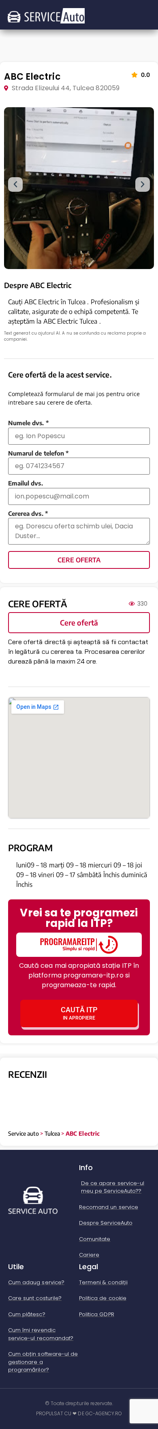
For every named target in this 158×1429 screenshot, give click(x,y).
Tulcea (52, 1133)
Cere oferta (79, 560)
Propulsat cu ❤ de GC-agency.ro (79, 1413)
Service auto (23, 1133)
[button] (15, 184)
